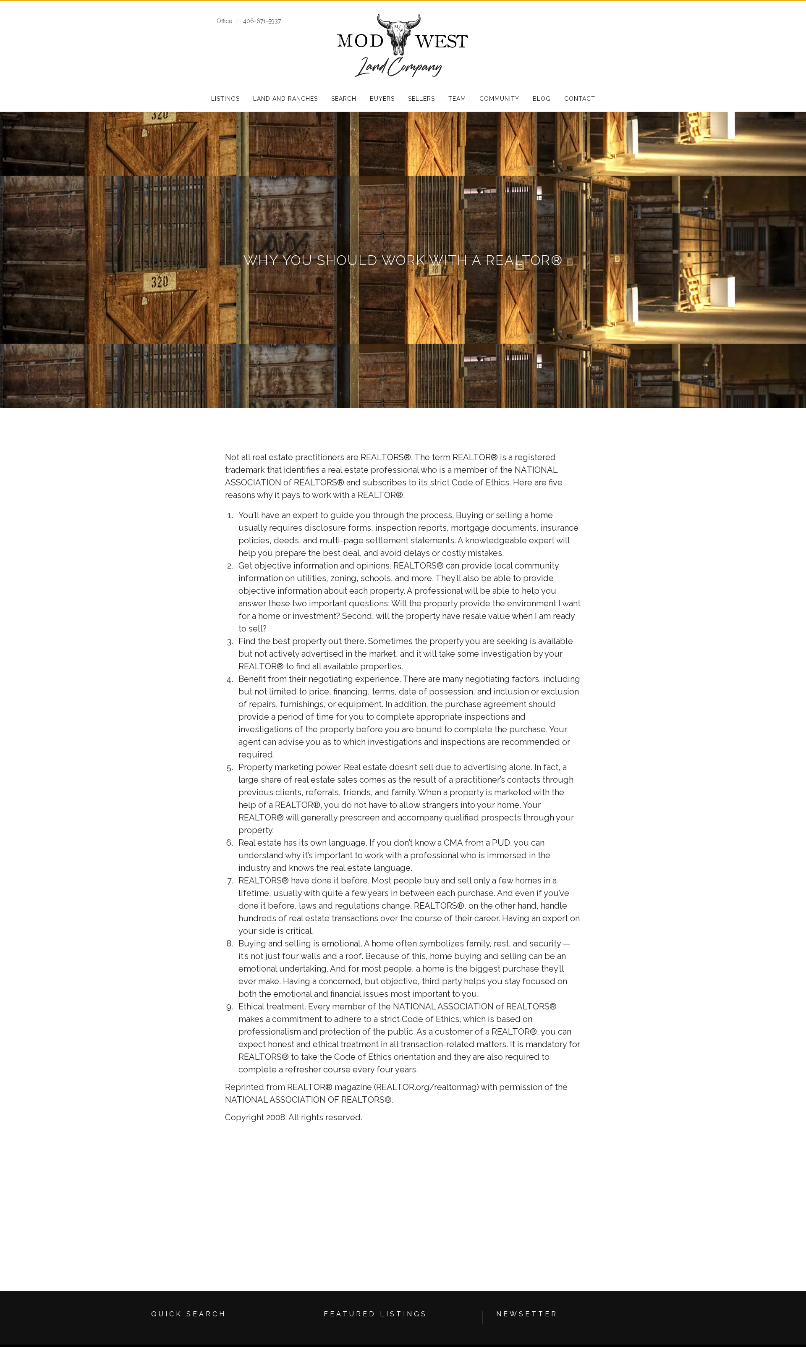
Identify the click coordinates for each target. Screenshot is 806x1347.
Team (457, 99)
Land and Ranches (285, 99)
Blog (542, 99)
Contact (579, 99)
